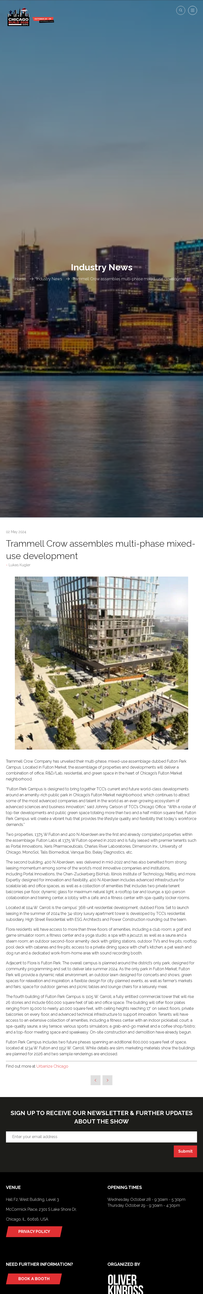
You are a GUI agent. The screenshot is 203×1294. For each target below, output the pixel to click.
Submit (185, 1151)
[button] (180, 10)
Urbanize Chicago (52, 1066)
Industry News (49, 279)
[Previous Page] (96, 1080)
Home (20, 279)
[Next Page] (107, 1080)
